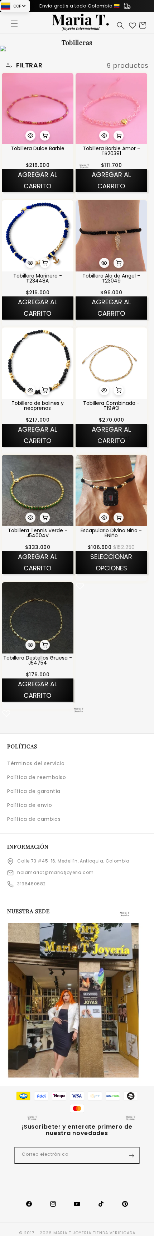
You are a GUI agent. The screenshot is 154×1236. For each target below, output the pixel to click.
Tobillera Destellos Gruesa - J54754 (37, 660)
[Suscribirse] (131, 1155)
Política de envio (29, 805)
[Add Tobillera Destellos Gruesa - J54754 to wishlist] (6, 713)
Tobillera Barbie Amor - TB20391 (111, 151)
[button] (14, 23)
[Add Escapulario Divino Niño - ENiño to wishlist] (80, 585)
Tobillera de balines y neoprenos (37, 406)
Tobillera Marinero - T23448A (37, 278)
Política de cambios (34, 819)
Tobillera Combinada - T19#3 (111, 406)
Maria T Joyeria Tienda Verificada (94, 1233)
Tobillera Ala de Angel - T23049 (111, 278)
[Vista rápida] (30, 136)
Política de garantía (34, 791)
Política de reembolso (36, 777)
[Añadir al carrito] (45, 136)
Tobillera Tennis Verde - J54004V (37, 533)
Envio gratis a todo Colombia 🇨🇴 (79, 5)
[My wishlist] (132, 25)
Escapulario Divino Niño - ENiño (111, 533)
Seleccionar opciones (111, 562)
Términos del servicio (36, 763)
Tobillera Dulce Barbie (37, 148)
